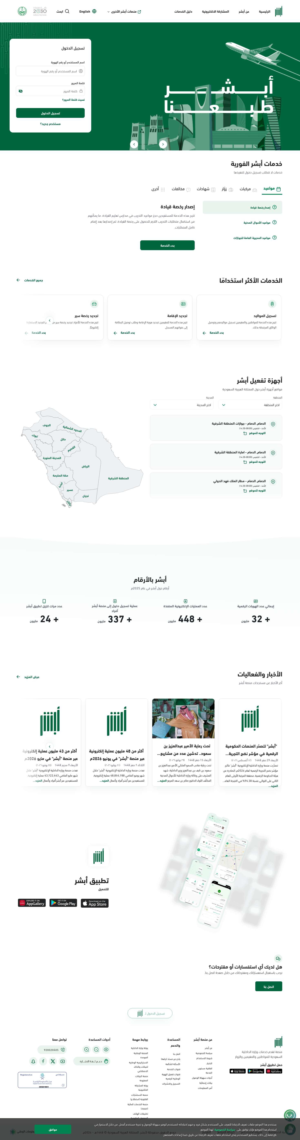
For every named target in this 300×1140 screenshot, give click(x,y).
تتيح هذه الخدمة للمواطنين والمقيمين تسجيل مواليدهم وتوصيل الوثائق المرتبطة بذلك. (242, 324)
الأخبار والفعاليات (260, 673)
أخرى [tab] (155, 188)
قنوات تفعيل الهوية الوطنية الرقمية (171, 1076)
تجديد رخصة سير (86, 315)
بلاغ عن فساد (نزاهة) (170, 1058)
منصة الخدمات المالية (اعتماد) (138, 1106)
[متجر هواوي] (32, 903)
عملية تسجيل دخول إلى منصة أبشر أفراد (115, 606)
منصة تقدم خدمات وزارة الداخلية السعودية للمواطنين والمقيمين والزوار (258, 1054)
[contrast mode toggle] (106, 1049)
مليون (245, 620)
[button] (216, 428)
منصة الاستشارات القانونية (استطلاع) (139, 1096)
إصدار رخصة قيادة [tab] (260, 207)
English (84, 11)
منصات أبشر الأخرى (123, 11)
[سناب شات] (33, 1061)
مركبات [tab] (245, 188)
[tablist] (150, 187)
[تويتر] (52, 1061)
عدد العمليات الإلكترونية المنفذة (185, 606)
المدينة (210, 397)
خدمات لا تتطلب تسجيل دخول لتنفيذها (258, 172)
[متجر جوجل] (63, 903)
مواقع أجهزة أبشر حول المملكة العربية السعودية (252, 389)
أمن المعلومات (205, 1087)
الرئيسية (264, 11)
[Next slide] (134, 144)
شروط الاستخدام (204, 1058)
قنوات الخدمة (173, 1069)
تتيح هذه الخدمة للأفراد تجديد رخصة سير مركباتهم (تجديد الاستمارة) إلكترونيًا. (62, 324)
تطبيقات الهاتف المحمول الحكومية (139, 1115)
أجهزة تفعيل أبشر (259, 380)
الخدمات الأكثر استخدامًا (250, 280)
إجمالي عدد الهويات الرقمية (255, 606)
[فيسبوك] (43, 1061)
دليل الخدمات (183, 11)
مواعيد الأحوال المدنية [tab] (257, 222)
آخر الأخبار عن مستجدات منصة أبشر (260, 682)
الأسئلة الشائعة (173, 1064)
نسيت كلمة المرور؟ (73, 99)
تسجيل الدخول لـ (155, 1013)
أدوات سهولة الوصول (202, 1077)
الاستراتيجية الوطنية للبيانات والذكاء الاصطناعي (138, 1066)
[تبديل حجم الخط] (96, 1049)
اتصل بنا (269, 986)
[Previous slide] (163, 144)
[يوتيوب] (62, 1061)
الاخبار (209, 1063)
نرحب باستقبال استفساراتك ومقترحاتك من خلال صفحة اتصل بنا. (243, 972)
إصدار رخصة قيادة (178, 206)
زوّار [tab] (224, 188)
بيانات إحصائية (205, 1082)
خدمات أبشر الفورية (256, 163)
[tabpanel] (150, 226)
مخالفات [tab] (178, 188)
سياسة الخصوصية (204, 1053)
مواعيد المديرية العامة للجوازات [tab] (251, 237)
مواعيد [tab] (269, 187)
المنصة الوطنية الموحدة (141, 1055)
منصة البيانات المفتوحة (141, 1078)
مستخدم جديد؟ (50, 123)
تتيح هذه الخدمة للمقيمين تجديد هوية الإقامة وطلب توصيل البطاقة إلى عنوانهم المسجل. (151, 324)
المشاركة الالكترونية (215, 11)
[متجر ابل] (95, 903)
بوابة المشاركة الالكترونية (141, 1087)
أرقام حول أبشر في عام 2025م (150, 588)
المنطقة (277, 397)
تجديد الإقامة (177, 315)
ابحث (60, 11)
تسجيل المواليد (265, 315)
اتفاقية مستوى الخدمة (205, 1070)
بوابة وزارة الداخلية (139, 1047)
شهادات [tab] (203, 188)
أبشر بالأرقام (150, 579)
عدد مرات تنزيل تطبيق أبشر (44, 606)
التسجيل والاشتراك (171, 1083)
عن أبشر (244, 11)
